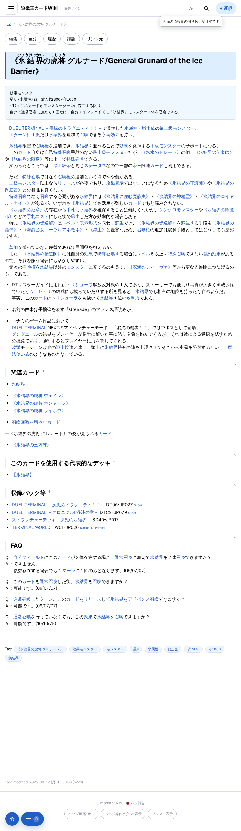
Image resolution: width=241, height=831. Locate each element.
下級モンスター (165, 146)
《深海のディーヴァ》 (150, 267)
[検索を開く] (206, 8)
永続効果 (110, 134)
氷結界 (55, 134)
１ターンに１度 (24, 134)
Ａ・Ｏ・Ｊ (40, 291)
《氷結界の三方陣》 (31, 444)
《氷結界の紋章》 (26, 209)
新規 (228, 8)
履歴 (52, 38)
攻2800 (193, 649)
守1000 (215, 649)
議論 (71, 38)
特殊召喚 (62, 152)
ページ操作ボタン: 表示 (123, 814)
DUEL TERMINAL (29, 327)
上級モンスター (24, 183)
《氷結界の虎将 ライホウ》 (39, 410)
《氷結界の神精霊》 (174, 196)
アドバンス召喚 (143, 599)
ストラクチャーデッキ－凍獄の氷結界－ (51, 519)
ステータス (95, 165)
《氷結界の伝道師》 (214, 152)
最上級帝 (62, 165)
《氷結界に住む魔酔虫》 (126, 196)
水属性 (131, 128)
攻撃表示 (115, 183)
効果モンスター (85, 649)
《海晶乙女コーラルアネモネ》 (53, 229)
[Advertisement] (68, 723)
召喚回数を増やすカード (36, 422)
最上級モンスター (177, 128)
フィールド (33, 557)
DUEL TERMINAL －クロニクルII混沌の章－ (55, 512)
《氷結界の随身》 (26, 159)
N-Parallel (98, 527)
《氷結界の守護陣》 (187, 183)
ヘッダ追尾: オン (81, 814)
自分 (17, 557)
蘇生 (75, 216)
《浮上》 (97, 229)
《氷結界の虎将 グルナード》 (40, 649)
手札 (70, 209)
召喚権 (42, 146)
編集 (13, 38)
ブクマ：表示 (162, 814)
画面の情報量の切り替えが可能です (191, 21)
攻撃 (16, 347)
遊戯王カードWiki (39, 8)
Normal (85, 527)
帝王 (137, 165)
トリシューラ (79, 284)
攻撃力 (133, 298)
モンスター (77, 267)
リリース (66, 183)
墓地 (13, 247)
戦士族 (148, 128)
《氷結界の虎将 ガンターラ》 (41, 403)
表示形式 (88, 223)
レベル (68, 223)
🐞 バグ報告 (135, 803)
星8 (136, 649)
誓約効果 (212, 254)
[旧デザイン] (73, 8)
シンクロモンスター (179, 209)
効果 (123, 146)
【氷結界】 (82, 203)
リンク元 (95, 38)
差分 (33, 38)
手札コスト (38, 216)
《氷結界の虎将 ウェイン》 (39, 395)
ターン (68, 570)
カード (24, 152)
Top (8, 24)
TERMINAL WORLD (31, 527)
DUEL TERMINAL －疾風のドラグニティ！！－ (55, 128)
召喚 (84, 134)
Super (138, 505)
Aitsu (120, 803)
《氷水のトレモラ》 (161, 152)
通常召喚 (123, 557)
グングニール (25, 334)
